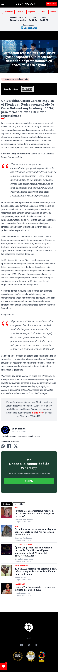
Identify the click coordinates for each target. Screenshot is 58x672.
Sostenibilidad (21, 566)
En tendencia (29, 49)
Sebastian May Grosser (24, 520)
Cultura (42, 12)
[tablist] (29, 504)
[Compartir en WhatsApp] (3, 446)
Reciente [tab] (6, 504)
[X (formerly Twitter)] (29, 645)
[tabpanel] (29, 552)
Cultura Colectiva (23, 545)
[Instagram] (36, 645)
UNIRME (29, 481)
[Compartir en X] (15, 446)
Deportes (31, 12)
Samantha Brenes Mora (24, 559)
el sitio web (37, 412)
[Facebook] (21, 645)
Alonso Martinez (21, 578)
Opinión (20, 12)
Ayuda (29, 638)
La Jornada (20, 584)
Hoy (16, 508)
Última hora (8, 12)
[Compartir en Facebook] (9, 446)
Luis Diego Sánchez (22, 593)
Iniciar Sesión (51, 3)
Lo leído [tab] (19, 504)
